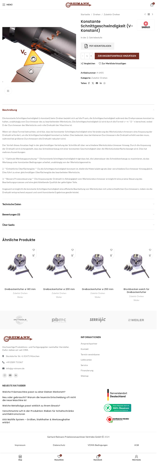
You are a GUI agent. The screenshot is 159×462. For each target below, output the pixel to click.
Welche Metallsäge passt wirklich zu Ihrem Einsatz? (31, 405)
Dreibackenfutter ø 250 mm (97, 289)
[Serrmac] (97, 320)
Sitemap (85, 376)
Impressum (20, 445)
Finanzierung (87, 370)
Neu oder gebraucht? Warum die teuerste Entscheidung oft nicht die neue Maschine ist (39, 399)
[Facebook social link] (89, 83)
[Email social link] (97, 83)
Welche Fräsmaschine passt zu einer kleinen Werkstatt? (33, 391)
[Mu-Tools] (20, 320)
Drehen (96, 14)
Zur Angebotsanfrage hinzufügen (117, 56)
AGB (136, 445)
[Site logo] (78, 4)
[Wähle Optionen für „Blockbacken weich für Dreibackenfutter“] (150, 255)
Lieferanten (86, 359)
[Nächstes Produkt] (152, 14)
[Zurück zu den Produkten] (149, 14)
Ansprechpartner (89, 343)
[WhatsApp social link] (104, 83)
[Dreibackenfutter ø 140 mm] (20, 266)
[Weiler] (136, 320)
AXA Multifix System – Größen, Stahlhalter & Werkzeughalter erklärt (36, 421)
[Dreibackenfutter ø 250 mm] (98, 266)
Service (84, 365)
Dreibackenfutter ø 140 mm (20, 289)
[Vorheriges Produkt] (145, 14)
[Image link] (117, 394)
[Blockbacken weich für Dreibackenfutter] (136, 266)
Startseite (85, 14)
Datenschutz (59, 445)
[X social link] (93, 83)
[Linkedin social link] (101, 83)
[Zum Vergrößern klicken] (8, 90)
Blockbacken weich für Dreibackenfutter (136, 291)
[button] (33, 255)
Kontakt (85, 349)
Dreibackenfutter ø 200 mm (59, 289)
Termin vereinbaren (90, 354)
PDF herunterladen (100, 46)
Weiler (20, 297)
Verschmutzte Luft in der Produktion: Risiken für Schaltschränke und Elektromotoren (38, 413)
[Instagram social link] (4, 375)
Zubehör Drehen (112, 14)
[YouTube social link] (10, 375)
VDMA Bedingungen (98, 445)
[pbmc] (59, 320)
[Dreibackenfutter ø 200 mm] (59, 266)
